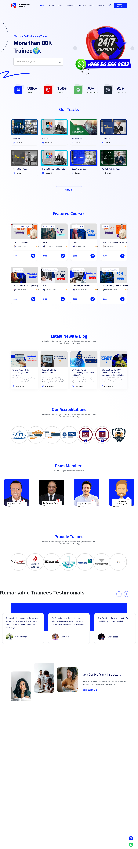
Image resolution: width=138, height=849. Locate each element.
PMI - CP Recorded (20, 242)
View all (69, 190)
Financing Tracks (78, 138)
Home (42, 5)
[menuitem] (42, 5)
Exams (60, 5)
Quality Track (107, 138)
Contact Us (100, 5)
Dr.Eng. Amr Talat (120, 504)
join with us (90, 690)
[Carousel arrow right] (132, 48)
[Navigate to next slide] (126, 594)
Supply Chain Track (20, 169)
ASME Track (17, 138)
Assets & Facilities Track (111, 169)
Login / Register (120, 5)
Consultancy (70, 5)
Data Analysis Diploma (81, 285)
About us (81, 5)
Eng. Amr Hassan (15, 503)
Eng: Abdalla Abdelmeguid (52, 502)
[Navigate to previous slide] (119, 594)
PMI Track (46, 138)
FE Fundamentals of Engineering (25, 285)
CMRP (75, 242)
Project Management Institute (53, 169)
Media (91, 5)
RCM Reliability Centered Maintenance (116, 285)
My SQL (46, 242)
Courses (51, 5)
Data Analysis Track (79, 169)
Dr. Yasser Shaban (85, 503)
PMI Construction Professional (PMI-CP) (116, 242)
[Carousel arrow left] (75, 48)
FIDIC (45, 285)
